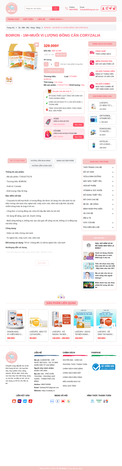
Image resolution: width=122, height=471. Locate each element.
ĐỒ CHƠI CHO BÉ (91, 200)
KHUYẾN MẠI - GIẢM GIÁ (72, 360)
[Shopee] (14, 401)
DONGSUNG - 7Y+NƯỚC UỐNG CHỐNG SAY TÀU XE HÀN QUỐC (106, 130)
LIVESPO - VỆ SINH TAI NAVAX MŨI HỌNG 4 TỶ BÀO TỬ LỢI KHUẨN (105, 333)
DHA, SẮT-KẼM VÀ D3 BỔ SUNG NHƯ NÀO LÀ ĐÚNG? (104, 245)
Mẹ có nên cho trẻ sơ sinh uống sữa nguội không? (103, 275)
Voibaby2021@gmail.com (89, 10)
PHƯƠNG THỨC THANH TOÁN (75, 364)
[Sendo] (30, 401)
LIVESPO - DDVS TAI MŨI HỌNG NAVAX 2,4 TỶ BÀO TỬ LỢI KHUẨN (83, 333)
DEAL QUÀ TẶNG (69, 386)
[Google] (69, 401)
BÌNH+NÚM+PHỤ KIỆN (92, 209)
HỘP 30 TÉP (61, 55)
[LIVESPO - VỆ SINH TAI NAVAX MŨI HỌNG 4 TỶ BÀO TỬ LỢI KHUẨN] (106, 319)
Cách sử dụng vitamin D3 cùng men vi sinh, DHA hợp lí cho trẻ (104, 255)
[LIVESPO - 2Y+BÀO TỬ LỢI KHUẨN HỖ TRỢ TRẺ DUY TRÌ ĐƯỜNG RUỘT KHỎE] (93, 106)
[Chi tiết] (81, 118)
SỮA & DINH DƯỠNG (92, 176)
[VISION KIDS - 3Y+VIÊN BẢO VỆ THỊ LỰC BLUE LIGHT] (16, 319)
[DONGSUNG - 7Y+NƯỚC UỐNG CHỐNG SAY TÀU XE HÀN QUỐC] (93, 132)
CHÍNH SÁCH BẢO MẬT (72, 373)
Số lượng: (48, 60)
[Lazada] (19, 401)
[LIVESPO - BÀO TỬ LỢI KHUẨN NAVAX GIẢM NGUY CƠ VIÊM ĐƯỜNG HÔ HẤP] (38, 319)
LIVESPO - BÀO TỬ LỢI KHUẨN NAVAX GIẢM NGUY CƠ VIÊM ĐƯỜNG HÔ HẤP (38, 333)
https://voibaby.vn (48, 391)
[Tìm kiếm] (55, 8)
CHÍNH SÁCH (55, 19)
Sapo (80, 468)
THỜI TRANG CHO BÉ (92, 167)
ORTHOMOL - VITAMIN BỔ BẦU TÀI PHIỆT (106, 117)
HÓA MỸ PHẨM (89, 186)
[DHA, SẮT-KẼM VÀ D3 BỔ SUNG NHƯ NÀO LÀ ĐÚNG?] (88, 245)
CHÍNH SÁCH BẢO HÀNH (72, 377)
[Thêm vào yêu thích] (36, 44)
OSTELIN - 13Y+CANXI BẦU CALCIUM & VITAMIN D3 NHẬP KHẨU (106, 143)
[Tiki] (25, 401)
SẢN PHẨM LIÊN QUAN (61, 303)
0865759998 (73, 10)
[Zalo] (52, 401)
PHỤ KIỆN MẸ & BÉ (91, 227)
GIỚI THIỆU (28, 19)
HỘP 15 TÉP (49, 55)
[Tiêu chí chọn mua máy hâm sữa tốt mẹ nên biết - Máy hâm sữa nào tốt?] (88, 266)
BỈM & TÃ (87, 218)
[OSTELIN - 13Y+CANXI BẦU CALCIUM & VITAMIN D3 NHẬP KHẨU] (93, 145)
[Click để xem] (23, 58)
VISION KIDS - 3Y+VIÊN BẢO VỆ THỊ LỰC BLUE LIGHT (15, 333)
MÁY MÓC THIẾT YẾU (92, 181)
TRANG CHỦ (13, 19)
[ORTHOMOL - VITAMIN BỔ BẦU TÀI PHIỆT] (93, 119)
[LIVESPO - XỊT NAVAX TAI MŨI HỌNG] (61, 319)
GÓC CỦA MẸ (89, 222)
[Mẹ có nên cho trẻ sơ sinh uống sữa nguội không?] (88, 275)
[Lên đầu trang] (117, 456)
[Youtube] (63, 401)
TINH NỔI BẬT (99, 238)
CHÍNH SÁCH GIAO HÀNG (73, 369)
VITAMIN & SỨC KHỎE (92, 190)
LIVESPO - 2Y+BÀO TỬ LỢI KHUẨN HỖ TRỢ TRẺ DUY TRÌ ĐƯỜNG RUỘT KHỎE (106, 104)
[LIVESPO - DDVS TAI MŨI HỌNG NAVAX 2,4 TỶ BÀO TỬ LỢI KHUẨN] (84, 319)
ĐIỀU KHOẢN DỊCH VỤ (71, 381)
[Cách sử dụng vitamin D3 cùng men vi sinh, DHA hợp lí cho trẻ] (88, 256)
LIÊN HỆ (41, 19)
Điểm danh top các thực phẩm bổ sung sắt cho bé (105, 285)
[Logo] (12, 8)
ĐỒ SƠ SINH (88, 172)
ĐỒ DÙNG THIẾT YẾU (92, 195)
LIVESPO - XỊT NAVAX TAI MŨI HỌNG (59, 333)
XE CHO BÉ (88, 213)
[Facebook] (58, 401)
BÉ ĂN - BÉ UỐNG (91, 204)
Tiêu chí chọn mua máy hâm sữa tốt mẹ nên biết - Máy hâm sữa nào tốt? (105, 266)
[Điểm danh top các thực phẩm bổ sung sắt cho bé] (88, 285)
